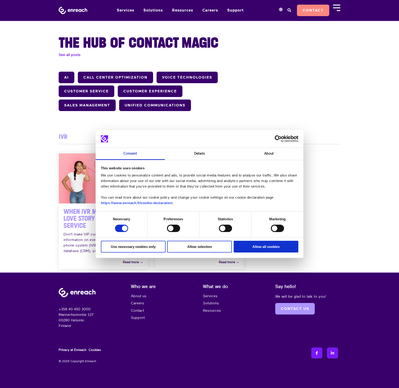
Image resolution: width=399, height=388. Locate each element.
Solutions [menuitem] (211, 303)
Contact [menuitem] (137, 311)
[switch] (173, 228)
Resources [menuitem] (212, 311)
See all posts (70, 55)
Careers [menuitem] (137, 303)
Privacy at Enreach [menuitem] (72, 350)
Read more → (133, 262)
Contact (313, 10)
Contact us (295, 309)
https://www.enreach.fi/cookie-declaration (137, 203)
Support (235, 10)
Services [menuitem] (210, 296)
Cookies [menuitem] (95, 350)
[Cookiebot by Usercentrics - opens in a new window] (278, 138)
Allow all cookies (266, 247)
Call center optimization (115, 77)
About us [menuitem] (138, 296)
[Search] (289, 10)
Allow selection (199, 247)
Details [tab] (199, 154)
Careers (210, 10)
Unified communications (155, 105)
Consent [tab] (130, 154)
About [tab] (269, 154)
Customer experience (150, 91)
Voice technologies (187, 77)
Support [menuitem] (138, 318)
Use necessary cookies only (133, 247)
